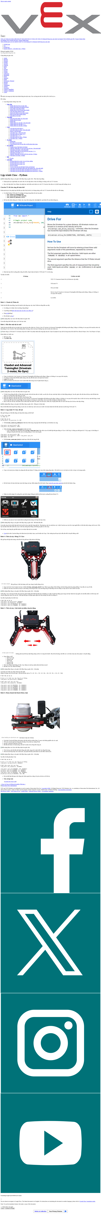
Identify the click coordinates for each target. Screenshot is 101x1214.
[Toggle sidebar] (1, 95)
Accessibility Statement (47, 791)
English (6, 62)
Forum (77, 39)
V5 (22, 41)
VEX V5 (29, 39)
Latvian (6, 72)
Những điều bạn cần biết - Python (18, 125)
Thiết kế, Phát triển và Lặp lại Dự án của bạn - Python (23, 154)
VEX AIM (13, 39)
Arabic (5, 58)
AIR (39, 41)
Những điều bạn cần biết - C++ (18, 124)
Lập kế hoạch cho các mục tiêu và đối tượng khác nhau (24, 144)
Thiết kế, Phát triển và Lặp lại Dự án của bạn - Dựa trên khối (25, 148)
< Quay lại (3, 784)
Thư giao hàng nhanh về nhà (17, 111)
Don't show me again (8, 1207)
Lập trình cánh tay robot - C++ (17, 134)
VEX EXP (24, 39)
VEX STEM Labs (67, 39)
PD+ (74, 39)
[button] (50, 892)
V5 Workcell (34, 41)
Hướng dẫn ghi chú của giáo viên (18, 105)
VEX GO (8, 39)
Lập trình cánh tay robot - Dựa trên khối (20, 130)
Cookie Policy (24, 791)
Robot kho (12, 141)
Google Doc (7, 781)
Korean (5, 71)
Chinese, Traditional (9, 90)
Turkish (6, 86)
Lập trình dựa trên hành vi (16, 128)
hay (12, 316)
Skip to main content (6, 1)
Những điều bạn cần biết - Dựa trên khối (20, 123)
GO (13, 41)
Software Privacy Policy (35, 791)
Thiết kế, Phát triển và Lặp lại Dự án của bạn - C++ (23, 151)
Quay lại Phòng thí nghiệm (13, 784)
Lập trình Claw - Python (16, 138)
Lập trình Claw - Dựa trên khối (18, 132)
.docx (12, 781)
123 (11, 41)
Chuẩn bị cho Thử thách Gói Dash (18, 147)
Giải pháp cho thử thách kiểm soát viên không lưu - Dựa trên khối (26, 168)
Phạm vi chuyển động (15, 131)
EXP (20, 41)
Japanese (6, 78)
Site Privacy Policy (5, 791)
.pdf (15, 781)
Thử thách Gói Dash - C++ (17, 152)
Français (6, 65)
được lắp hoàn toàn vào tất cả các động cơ (22, 310)
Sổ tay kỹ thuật (14, 165)
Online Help (82, 39)
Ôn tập (11, 158)
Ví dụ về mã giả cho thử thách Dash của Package (22, 167)
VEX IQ (19, 39)
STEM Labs (7, 44)
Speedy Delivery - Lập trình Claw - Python (14, 48)
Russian (6, 82)
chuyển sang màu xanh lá (55, 483)
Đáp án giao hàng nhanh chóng (18, 114)
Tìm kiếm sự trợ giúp (15, 115)
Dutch (5, 76)
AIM (15, 41)
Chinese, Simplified (9, 89)
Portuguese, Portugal (9, 81)
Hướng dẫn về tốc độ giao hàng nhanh (19, 110)
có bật (7, 313)
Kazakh (6, 69)
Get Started (60, 39)
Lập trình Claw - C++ (15, 135)
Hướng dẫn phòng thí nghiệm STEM (19, 107)
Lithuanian (6, 73)
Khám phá (12, 121)
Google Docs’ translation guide (87, 1201)
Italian (5, 66)
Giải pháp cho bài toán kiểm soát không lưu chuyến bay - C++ (25, 169)
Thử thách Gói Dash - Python (17, 155)
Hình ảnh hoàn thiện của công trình (19, 118)
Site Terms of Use (15, 791)
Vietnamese (7, 85)
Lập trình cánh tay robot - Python (18, 137)
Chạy (5, 533)
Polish (5, 79)
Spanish (6, 64)
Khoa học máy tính (52, 39)
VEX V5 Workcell (42, 39)
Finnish (5, 83)
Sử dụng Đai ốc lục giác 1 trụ (17, 164)
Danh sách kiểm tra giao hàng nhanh (19, 113)
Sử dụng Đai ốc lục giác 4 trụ (17, 162)
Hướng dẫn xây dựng (15, 120)
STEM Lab (6, 47)
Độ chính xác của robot (16, 142)
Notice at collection (40, 1211)
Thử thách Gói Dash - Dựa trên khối (19, 149)
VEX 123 (3, 39)
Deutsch (6, 61)
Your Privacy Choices (55, 1211)
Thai (5, 68)
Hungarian (6, 75)
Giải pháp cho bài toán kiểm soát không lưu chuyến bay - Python (26, 171)
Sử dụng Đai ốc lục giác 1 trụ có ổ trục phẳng (21, 161)
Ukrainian (6, 88)
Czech (5, 92)
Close (2, 1208)
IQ (18, 41)
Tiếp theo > (23, 784)
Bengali (6, 59)
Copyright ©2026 (46, 788)
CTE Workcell (27, 41)
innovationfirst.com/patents (65, 789)
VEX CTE (34, 39)
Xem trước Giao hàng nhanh (17, 108)
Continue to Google (9, 1208)
